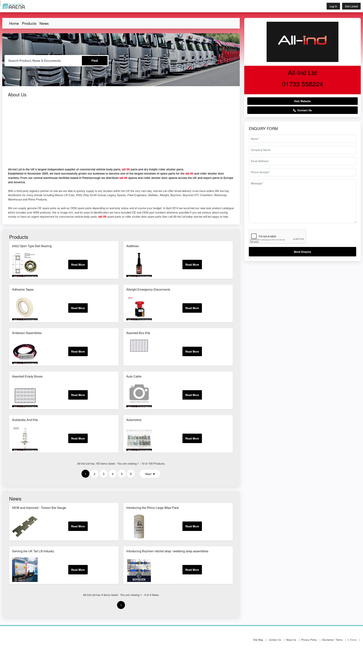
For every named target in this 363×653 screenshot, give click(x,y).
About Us (291, 639)
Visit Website (302, 101)
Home (14, 23)
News (44, 23)
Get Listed (351, 6)
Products (29, 23)
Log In (333, 6)
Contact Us (304, 110)
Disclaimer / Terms (332, 639)
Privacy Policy (309, 639)
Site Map (258, 639)
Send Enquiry (302, 252)
